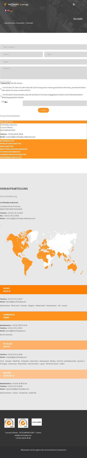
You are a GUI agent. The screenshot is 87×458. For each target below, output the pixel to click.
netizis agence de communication (43, 450)
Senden (43, 110)
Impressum (61, 450)
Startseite (20, 23)
